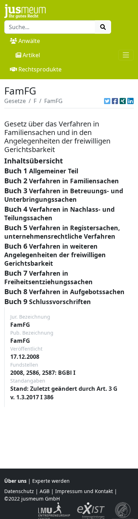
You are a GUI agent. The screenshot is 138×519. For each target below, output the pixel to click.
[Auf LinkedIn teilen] (130, 101)
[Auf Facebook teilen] (115, 101)
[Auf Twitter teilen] (107, 101)
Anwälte (29, 41)
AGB (45, 491)
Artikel (31, 55)
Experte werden (51, 480)
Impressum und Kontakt (84, 491)
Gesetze (15, 101)
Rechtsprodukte (40, 69)
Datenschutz (19, 491)
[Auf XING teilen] (123, 101)
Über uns (15, 480)
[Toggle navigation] (126, 55)
